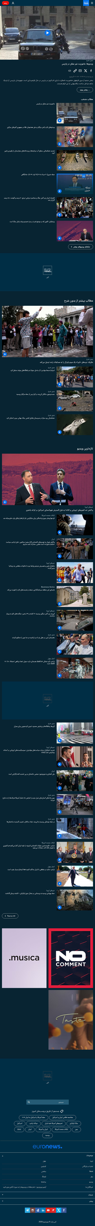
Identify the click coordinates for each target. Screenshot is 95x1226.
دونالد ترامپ (33, 1123)
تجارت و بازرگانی (87, 1166)
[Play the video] (47, 33)
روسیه (47, 1135)
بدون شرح (89, 359)
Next (91, 1171)
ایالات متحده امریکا (48, 515)
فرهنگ (44, 1176)
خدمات (90, 1195)
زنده (5, 3)
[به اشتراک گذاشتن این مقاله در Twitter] (86, 71)
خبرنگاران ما (89, 1187)
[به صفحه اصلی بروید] (86, 3)
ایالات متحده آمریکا (61, 1129)
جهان (44, 1161)
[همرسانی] (80, 71)
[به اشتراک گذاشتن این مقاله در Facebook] (91, 71)
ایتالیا (19, 1129)
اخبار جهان (51, 659)
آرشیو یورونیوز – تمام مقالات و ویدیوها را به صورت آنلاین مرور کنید (24, 1187)
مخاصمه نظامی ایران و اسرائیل (62, 1117)
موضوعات (89, 1155)
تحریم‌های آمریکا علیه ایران (53, 1123)
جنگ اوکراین (74, 1123)
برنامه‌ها (43, 1182)
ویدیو (91, 1182)
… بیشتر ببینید (85, 90)
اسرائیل (19, 1123)
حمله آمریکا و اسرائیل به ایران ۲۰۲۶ (33, 1117)
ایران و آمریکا (43, 1129)
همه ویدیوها (11, 915)
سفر (92, 1176)
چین (76, 1129)
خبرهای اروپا (89, 507)
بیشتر (91, 1201)
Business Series (48, 587)
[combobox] (47, 1102)
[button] (80, 246)
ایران (53, 539)
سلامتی (43, 1171)
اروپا (91, 1161)
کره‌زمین (43, 1166)
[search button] (28, 1102)
